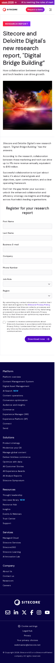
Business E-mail (11, 244)
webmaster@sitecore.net (27, 645)
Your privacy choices (27, 640)
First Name (8, 221)
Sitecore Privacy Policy (39, 305)
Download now (36, 339)
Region (6, 290)
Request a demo (35, 9)
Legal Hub (28, 631)
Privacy (27, 635)
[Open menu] (50, 9)
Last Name (8, 233)
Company (8, 256)
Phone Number (10, 267)
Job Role (7, 279)
